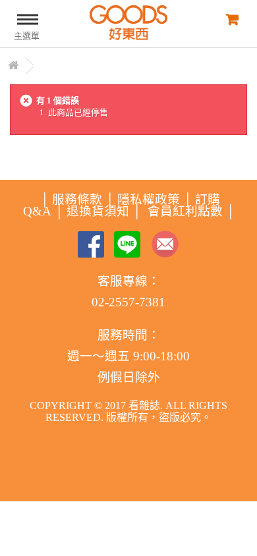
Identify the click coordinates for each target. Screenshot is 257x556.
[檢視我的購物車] (230, 18)
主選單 (27, 36)
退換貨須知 (98, 211)
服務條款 (77, 199)
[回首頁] (13, 66)
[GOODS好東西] (128, 22)
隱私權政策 (148, 199)
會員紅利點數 (185, 211)
